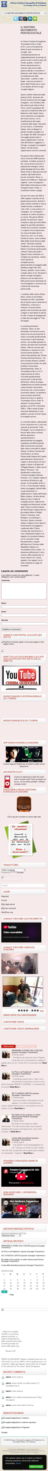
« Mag (11, 1295)
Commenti (22, 1046)
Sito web (4, 620)
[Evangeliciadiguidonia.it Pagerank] (15, 1427)
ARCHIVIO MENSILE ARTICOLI (13, 1233)
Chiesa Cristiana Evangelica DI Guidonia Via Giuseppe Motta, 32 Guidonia (27, 1441)
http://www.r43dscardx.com (36, 1451)
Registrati (5, 896)
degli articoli (8, 904)
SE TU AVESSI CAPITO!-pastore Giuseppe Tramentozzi (25, 1094)
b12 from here (34, 1452)
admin (8, 1377)
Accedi (4, 900)
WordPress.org (7, 912)
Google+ (4, 1432)
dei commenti (8, 908)
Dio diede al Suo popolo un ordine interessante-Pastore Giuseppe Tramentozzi (26, 1117)
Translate (19, 873)
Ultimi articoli (8, 1046)
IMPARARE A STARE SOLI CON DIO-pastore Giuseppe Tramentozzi (27, 1051)
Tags (33, 1046)
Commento (5, 580)
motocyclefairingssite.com (17, 1452)
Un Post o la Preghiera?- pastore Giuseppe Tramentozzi (25, 1073)
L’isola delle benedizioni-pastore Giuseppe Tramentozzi (25, 1139)
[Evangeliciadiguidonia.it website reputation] (18, 1422)
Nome (4, 603)
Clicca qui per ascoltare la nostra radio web (24, 817)
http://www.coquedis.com (11, 1451)
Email (4, 612)
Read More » (15, 1087)
